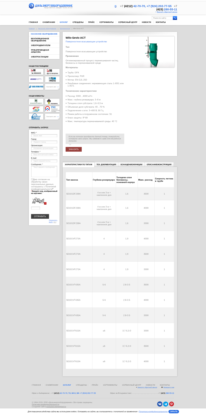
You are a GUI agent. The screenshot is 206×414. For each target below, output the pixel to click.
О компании (49, 22)
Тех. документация (106, 165)
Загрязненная (65, 28)
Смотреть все (51, 87)
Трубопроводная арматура (40, 51)
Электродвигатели (40, 45)
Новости (146, 22)
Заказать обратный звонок (167, 12)
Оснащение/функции (131, 165)
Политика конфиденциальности (45, 404)
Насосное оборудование (47, 28)
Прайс (91, 22)
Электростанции (39, 57)
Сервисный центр (127, 22)
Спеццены (78, 22)
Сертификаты (106, 22)
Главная (33, 22)
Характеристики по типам (78, 165)
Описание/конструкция (159, 165)
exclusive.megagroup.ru (56, 407)
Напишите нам (168, 387)
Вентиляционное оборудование (40, 40)
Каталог (64, 22)
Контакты (161, 22)
